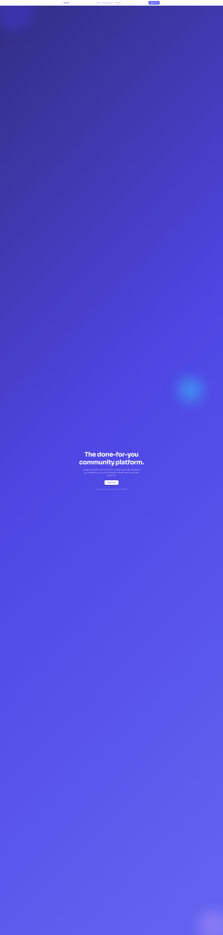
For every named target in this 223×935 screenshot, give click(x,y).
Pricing (98, 2)
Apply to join (154, 2)
